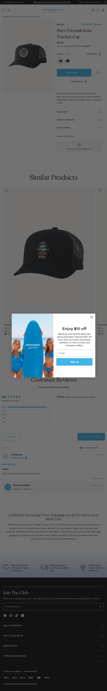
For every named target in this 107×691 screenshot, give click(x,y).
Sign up (74, 361)
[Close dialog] (91, 317)
